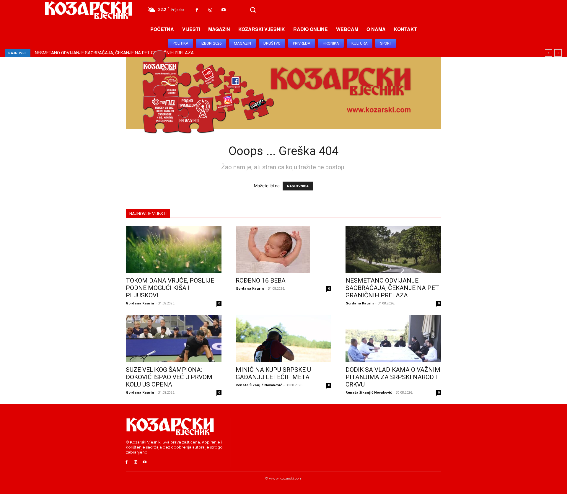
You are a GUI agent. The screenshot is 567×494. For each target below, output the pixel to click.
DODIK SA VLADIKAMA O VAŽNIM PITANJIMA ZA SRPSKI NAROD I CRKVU (393, 377)
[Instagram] (210, 10)
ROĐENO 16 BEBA (261, 280)
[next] (558, 53)
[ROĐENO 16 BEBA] (283, 249)
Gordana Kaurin (140, 303)
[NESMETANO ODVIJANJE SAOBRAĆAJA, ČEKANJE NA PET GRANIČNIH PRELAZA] (393, 249)
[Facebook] (197, 10)
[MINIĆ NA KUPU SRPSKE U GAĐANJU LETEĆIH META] (283, 338)
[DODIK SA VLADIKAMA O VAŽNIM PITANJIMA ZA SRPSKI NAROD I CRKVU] (393, 338)
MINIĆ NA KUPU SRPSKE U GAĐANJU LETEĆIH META (273, 373)
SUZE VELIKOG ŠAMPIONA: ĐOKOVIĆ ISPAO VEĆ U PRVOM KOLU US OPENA (109, 53)
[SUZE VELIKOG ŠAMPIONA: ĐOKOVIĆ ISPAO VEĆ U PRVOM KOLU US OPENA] (173, 338)
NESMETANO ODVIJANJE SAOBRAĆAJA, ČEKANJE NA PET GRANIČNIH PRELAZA (392, 288)
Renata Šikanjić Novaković (259, 385)
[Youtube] (223, 10)
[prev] (548, 53)
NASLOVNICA (298, 186)
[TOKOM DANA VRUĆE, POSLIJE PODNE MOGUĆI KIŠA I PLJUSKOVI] (173, 249)
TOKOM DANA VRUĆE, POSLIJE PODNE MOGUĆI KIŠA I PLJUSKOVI (170, 288)
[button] (252, 10)
